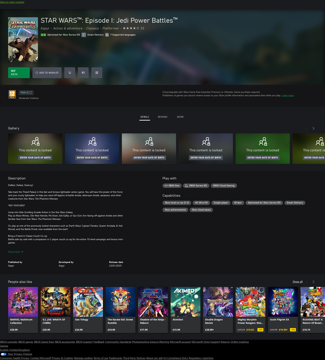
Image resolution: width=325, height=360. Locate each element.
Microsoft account (180, 341)
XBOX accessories (65, 341)
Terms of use (100, 358)
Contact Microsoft (40, 358)
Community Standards (118, 341)
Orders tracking (239, 341)
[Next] (313, 128)
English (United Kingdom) (15, 350)
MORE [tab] (180, 116)
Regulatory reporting (201, 358)
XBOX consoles (8, 341)
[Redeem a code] (96, 72)
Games (4, 345)
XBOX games (25, 341)
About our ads (154, 358)
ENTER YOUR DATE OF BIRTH (35, 158)
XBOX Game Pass (44, 341)
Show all (298, 281)
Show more (14, 251)
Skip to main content (12, 2)
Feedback (98, 341)
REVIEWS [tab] (162, 116)
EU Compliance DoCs (175, 358)
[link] (23, 310)
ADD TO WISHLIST (49, 72)
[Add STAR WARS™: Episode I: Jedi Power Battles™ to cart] (69, 72)
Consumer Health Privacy (15, 358)
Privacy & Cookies (62, 358)
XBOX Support (84, 341)
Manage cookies (83, 358)
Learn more (288, 95)
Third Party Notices (134, 358)
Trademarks (115, 358)
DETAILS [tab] (144, 116)
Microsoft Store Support (206, 341)
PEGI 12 (24, 92)
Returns (225, 341)
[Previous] (306, 128)
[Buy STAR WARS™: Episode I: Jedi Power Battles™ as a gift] (83, 72)
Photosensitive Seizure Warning (150, 341)
